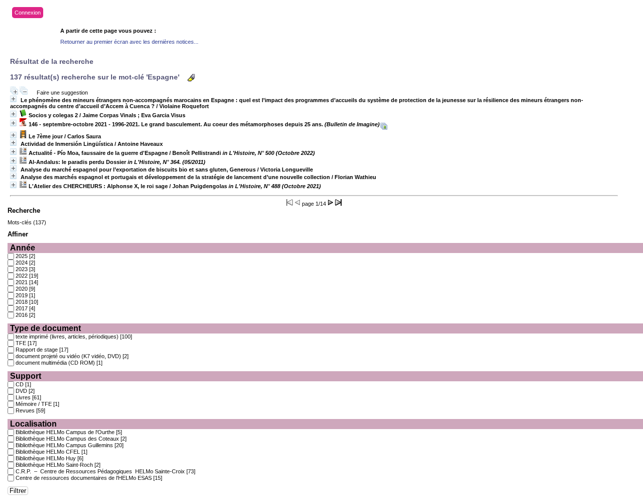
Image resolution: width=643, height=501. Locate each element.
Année (22, 247)
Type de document (45, 328)
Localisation (33, 424)
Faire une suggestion (62, 93)
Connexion (28, 13)
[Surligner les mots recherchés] (191, 77)
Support (25, 376)
